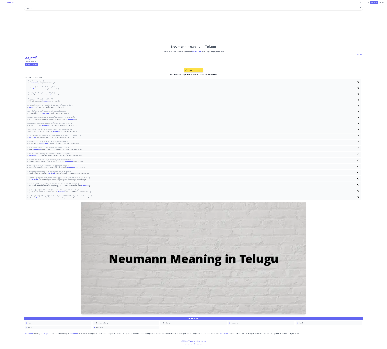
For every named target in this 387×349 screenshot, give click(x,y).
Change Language (31, 64)
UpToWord (189, 341)
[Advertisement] (193, 27)
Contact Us (198, 344)
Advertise (188, 344)
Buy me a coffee (195, 70)
